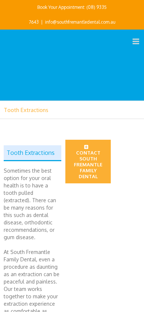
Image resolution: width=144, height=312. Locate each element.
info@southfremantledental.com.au (80, 22)
